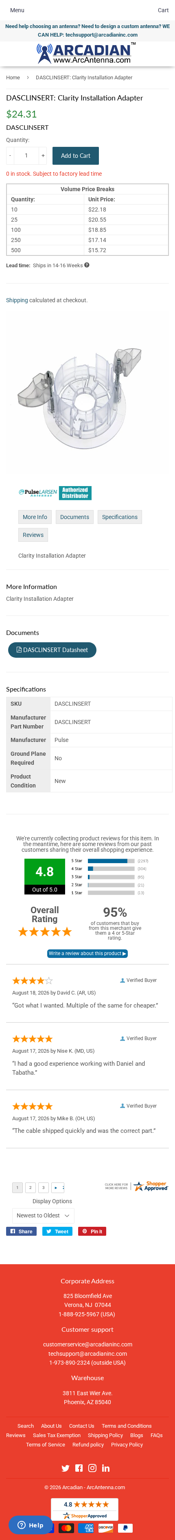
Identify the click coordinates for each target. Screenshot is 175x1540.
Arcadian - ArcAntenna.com (93, 1487)
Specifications (120, 517)
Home (13, 77)
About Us (51, 1426)
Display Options (52, 1201)
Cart (163, 10)
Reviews (33, 535)
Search (26, 1426)
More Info (35, 517)
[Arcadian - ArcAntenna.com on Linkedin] (106, 1469)
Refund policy (88, 1445)
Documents (74, 517)
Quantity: (17, 140)
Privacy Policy (127, 1445)
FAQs (157, 1435)
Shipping (17, 300)
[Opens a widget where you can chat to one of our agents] (30, 1526)
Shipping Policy (105, 1435)
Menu (17, 10)
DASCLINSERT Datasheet (55, 649)
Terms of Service (45, 1445)
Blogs (136, 1435)
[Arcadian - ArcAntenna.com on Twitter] (65, 1469)
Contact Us (81, 1426)
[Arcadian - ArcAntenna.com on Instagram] (92, 1469)
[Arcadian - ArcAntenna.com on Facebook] (79, 1469)
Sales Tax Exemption (57, 1435)
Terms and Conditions (127, 1426)
